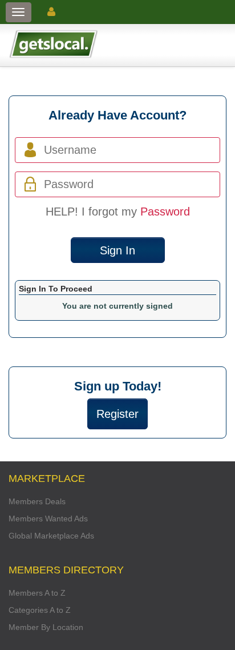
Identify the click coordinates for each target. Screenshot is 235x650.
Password (165, 211)
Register (117, 414)
